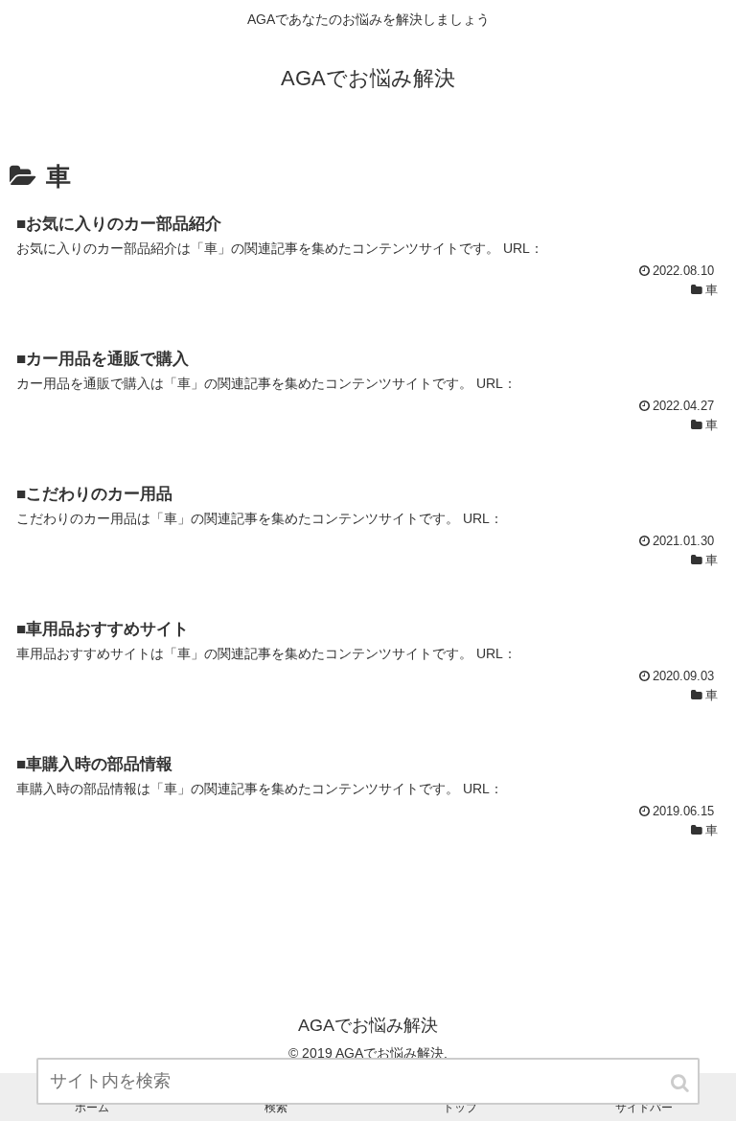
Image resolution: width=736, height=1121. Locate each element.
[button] (681, 1083)
